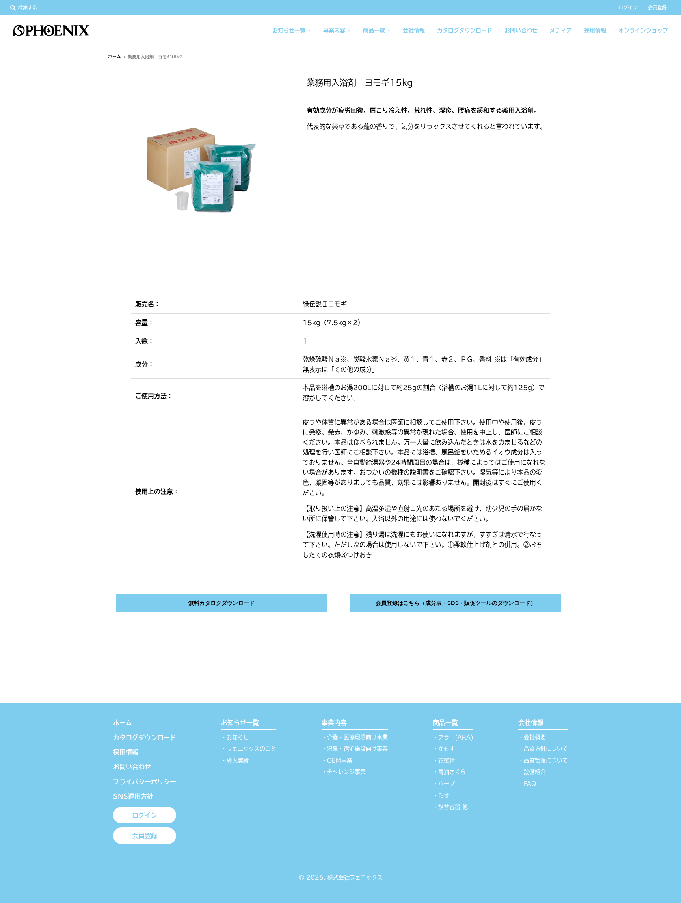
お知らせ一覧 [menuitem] (288, 30)
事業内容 (334, 722)
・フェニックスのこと (248, 748)
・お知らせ (235, 737)
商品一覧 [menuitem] (374, 30)
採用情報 (125, 752)
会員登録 (657, 7)
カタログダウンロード (144, 737)
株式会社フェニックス (355, 877)
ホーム (114, 56)
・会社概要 (532, 737)
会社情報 (530, 722)
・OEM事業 (337, 760)
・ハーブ (444, 783)
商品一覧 (445, 722)
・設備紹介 (532, 772)
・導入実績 (235, 760)
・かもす (444, 748)
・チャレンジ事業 (344, 772)
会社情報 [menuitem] (414, 30)
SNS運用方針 (133, 796)
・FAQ (527, 783)
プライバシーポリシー (144, 782)
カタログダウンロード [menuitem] (464, 30)
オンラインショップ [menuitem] (643, 30)
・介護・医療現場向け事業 (355, 737)
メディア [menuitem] (561, 30)
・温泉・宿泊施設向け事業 (355, 748)
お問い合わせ (132, 767)
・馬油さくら (449, 772)
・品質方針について (543, 748)
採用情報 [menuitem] (595, 30)
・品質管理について (543, 760)
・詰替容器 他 (450, 807)
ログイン (627, 7)
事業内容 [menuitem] (334, 30)
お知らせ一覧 (240, 722)
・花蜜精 (444, 760)
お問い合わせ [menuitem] (521, 30)
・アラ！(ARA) (453, 737)
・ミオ (441, 795)
